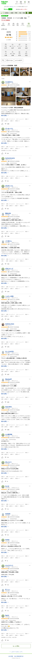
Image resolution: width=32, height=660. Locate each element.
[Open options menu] (30, 82)
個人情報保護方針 (19, 656)
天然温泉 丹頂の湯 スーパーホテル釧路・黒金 (14, 18)
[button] (5, 71)
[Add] (29, 16)
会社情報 (10, 656)
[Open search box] (3, 60)
